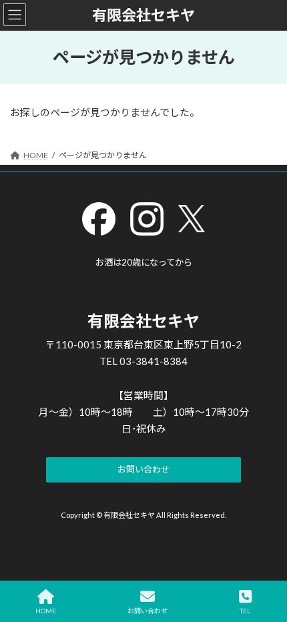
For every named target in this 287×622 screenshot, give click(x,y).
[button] (143, 470)
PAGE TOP (267, 561)
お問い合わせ (147, 611)
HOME (45, 611)
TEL (245, 611)
